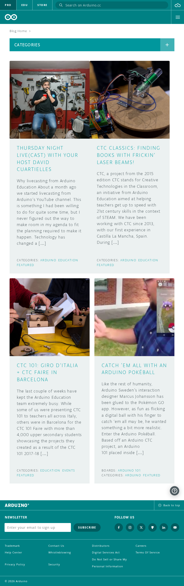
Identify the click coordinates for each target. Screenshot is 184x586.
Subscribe (87, 527)
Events (68, 470)
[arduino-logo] (11, 17)
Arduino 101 (129, 470)
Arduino (48, 260)
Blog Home (18, 31)
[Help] (174, 490)
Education (68, 260)
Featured (25, 265)
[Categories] (167, 44)
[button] (177, 5)
